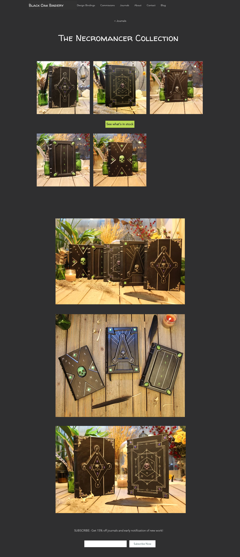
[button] (107, 5)
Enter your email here (97, 537)
